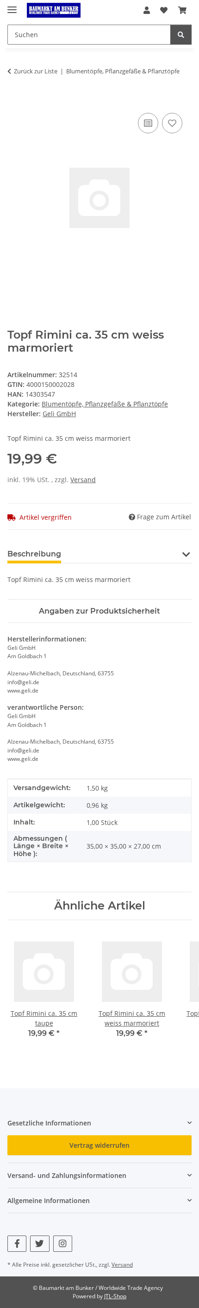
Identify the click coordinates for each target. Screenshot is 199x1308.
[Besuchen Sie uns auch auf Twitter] (39, 1244)
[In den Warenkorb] (14, 100)
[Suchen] (181, 35)
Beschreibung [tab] (34, 553)
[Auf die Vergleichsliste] (148, 123)
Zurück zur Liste (35, 71)
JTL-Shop (115, 1296)
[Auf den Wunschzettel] (172, 123)
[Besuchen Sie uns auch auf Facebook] (16, 1244)
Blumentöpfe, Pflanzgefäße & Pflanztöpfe (105, 403)
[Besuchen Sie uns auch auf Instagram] (62, 1244)
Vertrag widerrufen (99, 1145)
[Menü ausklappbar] (12, 6)
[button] (146, 10)
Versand (83, 479)
